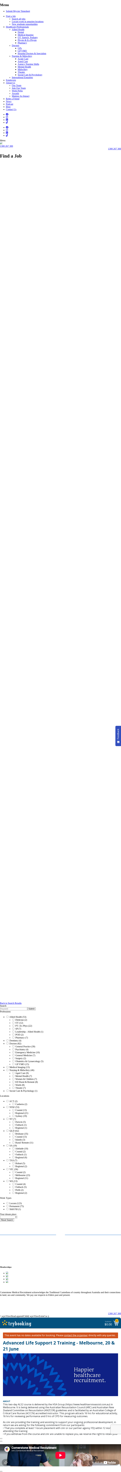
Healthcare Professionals (17, 27)
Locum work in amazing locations (28, 21)
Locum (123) (15, 1203)
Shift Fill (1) (15, 1209)
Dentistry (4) (15, 1040)
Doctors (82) (15, 1043)
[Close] (1, 1438)
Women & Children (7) (26, 1079)
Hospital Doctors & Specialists (32, 53)
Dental (21, 32)
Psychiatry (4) (21, 1049)
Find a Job (11, 16)
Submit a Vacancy (76, 1239)
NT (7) (12, 1119)
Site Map (5, 1306)
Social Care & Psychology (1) (23, 1091)
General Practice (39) (25, 1046)
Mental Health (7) (23, 1076)
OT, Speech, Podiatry (28, 37)
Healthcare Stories (12, 1249)
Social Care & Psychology (30, 75)
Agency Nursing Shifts (28, 64)
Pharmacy (22, 43)
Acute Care (23, 59)
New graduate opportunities (25, 24)
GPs (20, 48)
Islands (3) (20, 1139)
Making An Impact (20, 96)
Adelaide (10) (21, 1148)
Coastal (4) (20, 1184)
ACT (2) (13, 1101)
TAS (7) (13, 1160)
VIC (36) (13, 1169)
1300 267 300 (6, 146)
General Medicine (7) (25, 1055)
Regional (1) (21, 1128)
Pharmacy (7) (21, 1037)
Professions (5, 1011)
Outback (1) (21, 1125)
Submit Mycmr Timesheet (18, 11)
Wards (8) (19, 1085)
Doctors (15, 45)
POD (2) (19, 1034)
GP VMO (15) (22, 1064)
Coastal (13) (21, 1110)
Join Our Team (19, 88)
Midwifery (23, 69)
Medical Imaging (25, 35)
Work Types (5, 1198)
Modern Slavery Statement (48, 1306)
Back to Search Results (11, 1003)
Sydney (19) (21, 1116)
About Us (10, 83)
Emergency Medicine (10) (27, 1052)
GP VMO (22, 51)
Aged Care (23, 61)
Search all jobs (18, 19)
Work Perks (17, 90)
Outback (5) (21, 1187)
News (8, 101)
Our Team (16, 85)
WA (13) (13, 1181)
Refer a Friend (12, 98)
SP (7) (18, 1028)
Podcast (9, 104)
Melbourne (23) (22, 1175)
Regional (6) (21, 1157)
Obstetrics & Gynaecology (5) (29, 1061)
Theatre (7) (20, 1088)
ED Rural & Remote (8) (26, 1082)
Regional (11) (21, 1178)
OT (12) (19, 1023)
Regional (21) (21, 1113)
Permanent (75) (16, 1206)
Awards (15, 93)
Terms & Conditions (82, 1306)
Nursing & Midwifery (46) (21, 1070)
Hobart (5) (20, 1163)
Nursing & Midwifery (22, 56)
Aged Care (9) (22, 1073)
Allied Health (18, 29)
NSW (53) (14, 1107)
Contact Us (11, 109)
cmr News (71, 1254)
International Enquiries (22, 77)
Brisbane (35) (21, 1134)
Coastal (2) (20, 1151)
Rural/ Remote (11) (24, 1142)
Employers (11, 80)
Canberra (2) (21, 1104)
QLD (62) (14, 1131)
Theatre (21, 72)
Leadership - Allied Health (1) (29, 1031)
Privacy (21, 1306)
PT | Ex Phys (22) (23, 1026)
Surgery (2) (20, 1058)
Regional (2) (21, 1166)
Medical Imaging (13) (19, 1067)
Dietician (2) (21, 1020)
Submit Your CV (10, 1244)
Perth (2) (19, 1190)
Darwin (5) (20, 1122)
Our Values (106, 1306)
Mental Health (24, 67)
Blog (8, 106)
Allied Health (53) (17, 1017)
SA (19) (13, 1145)
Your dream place (8, 1214)
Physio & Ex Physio (27, 40)
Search (3, 1006)
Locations (4, 1096)
